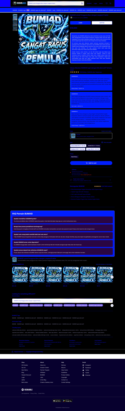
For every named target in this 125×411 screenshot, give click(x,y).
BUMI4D (15, 10)
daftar (23, 380)
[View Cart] (110, 3)
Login (23, 377)
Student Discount (26, 375)
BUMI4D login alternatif (115, 10)
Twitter (87, 370)
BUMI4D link (73, 10)
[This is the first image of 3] (20, 39)
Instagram (88, 365)
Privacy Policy (33, 393)
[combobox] (56, 3)
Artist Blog (43, 380)
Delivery (63, 365)
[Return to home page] (19, 3)
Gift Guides (25, 365)
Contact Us (64, 380)
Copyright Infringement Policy (34, 351)
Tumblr (87, 372)
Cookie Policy (41, 393)
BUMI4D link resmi (92, 10)
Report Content (18, 351)
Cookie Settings (65, 382)
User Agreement (25, 393)
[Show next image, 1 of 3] (66, 39)
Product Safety (65, 375)
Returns (63, 367)
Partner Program (44, 370)
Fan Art (24, 367)
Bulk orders (25, 382)
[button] (15, 16)
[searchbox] (62, 301)
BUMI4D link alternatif (63, 10)
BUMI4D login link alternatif (38, 10)
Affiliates (42, 372)
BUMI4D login (23, 10)
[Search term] (82, 3)
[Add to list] (26, 268)
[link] (15, 305)
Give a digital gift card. (86, 174)
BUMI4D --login (51, 10)
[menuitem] (15, 10)
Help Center (64, 370)
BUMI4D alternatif (103, 10)
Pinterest (87, 375)
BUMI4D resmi (81, 10)
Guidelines (64, 372)
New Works (25, 370)
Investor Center (44, 367)
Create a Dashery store (46, 382)
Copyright (64, 377)
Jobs (41, 377)
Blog (23, 372)
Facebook (88, 367)
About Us (42, 365)
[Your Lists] (106, 3)
